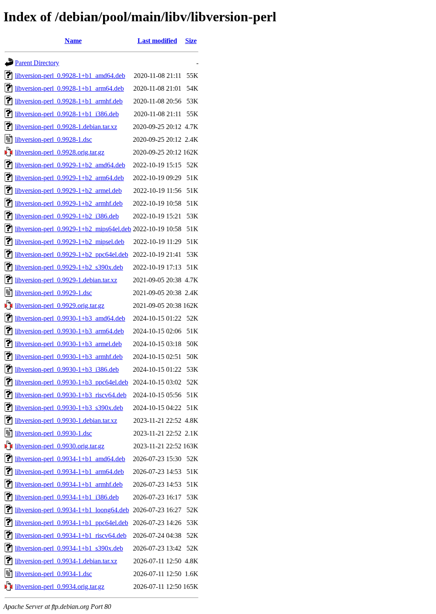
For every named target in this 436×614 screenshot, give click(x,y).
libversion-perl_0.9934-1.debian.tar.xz (66, 561)
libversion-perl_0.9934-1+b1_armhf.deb (69, 484)
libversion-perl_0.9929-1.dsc (53, 292)
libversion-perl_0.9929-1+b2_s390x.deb (69, 267)
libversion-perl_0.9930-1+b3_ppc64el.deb (71, 382)
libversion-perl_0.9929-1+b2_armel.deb (68, 190)
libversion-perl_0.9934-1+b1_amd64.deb (70, 458)
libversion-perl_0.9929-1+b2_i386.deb (67, 216)
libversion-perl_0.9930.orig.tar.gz (59, 446)
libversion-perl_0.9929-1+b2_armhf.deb (69, 203)
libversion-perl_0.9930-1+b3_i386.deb (67, 369)
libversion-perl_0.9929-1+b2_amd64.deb (70, 165)
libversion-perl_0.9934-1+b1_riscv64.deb (70, 535)
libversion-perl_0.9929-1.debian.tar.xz (66, 280)
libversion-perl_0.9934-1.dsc (53, 573)
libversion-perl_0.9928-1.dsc (53, 139)
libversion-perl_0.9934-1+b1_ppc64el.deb (71, 522)
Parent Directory (37, 62)
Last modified (157, 40)
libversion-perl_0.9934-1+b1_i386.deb (67, 497)
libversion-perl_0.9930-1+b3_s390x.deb (69, 407)
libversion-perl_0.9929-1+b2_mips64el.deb (73, 228)
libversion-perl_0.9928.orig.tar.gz (59, 152)
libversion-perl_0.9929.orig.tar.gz (59, 305)
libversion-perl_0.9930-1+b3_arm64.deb (69, 331)
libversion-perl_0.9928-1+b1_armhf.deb (69, 101)
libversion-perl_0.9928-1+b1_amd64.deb (70, 75)
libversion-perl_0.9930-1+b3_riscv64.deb (70, 395)
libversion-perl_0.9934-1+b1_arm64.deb (69, 471)
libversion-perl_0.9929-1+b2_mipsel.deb (69, 241)
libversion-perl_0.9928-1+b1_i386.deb (67, 114)
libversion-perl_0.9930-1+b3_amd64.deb (70, 318)
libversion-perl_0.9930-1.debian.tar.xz (66, 420)
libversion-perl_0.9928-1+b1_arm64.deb (69, 88)
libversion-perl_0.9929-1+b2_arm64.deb (69, 177)
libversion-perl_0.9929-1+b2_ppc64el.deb (71, 254)
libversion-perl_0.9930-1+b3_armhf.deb (69, 356)
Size (191, 40)
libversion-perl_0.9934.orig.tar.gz (59, 586)
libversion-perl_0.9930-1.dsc (53, 433)
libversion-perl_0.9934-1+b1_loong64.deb (72, 510)
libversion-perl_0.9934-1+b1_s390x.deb (69, 548)
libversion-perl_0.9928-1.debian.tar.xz (66, 126)
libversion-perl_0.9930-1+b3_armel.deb (68, 343)
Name (73, 40)
